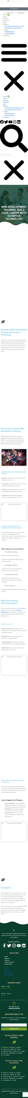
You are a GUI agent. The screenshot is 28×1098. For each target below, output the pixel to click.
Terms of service (9, 962)
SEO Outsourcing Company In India (14, 26)
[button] (14, 67)
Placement (6, 20)
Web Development (10, 31)
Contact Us (6, 35)
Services (5, 18)
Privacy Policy (8, 964)
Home (5, 16)
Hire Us (5, 14)
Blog (4, 22)
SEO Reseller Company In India (13, 28)
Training (5, 30)
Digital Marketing (9, 33)
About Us (5, 24)
